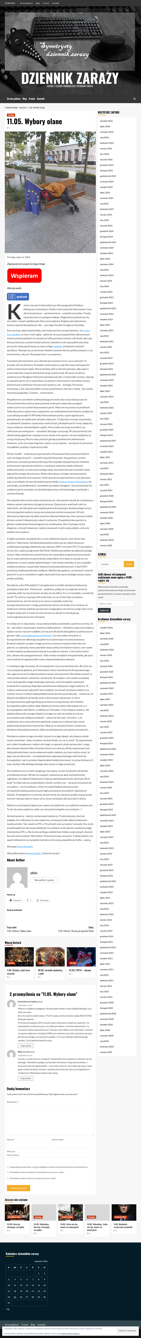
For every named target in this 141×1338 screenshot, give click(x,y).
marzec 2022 (106, 413)
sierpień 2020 (106, 518)
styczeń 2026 (106, 159)
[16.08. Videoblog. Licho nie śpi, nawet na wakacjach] (97, 1212)
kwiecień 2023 (107, 341)
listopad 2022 (106, 369)
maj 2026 (104, 137)
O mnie (46, 3)
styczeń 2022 (106, 424)
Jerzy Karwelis (25, 846)
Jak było (11, 115)
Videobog (38, 1217)
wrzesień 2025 (107, 181)
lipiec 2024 (105, 258)
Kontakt (55, 3)
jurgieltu (57, 346)
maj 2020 (104, 534)
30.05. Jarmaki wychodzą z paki (50, 971)
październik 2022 (108, 374)
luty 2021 (104, 485)
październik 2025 (108, 176)
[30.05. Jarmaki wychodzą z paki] (50, 957)
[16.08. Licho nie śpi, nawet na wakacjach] (70, 1212)
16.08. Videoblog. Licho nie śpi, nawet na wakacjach (97, 1227)
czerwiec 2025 (106, 198)
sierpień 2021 (106, 451)
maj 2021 (104, 468)
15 (38, 1285)
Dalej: (76, 929)
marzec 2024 (106, 281)
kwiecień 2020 (107, 540)
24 (9, 1297)
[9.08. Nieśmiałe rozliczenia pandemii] (124, 1212)
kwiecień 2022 (107, 407)
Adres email (58, 1139)
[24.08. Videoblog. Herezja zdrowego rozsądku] (44, 1212)
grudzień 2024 (107, 231)
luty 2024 (104, 286)
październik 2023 (108, 308)
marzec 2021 (106, 479)
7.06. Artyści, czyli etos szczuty (18, 971)
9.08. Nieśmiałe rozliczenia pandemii (123, 1226)
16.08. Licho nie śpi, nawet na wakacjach (69, 1226)
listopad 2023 (106, 303)
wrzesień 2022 (107, 380)
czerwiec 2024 (106, 264)
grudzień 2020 (107, 496)
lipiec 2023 (105, 325)
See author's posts (44, 879)
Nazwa (11, 1139)
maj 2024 (104, 270)
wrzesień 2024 (107, 247)
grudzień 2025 (107, 165)
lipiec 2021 (105, 457)
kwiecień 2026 (107, 143)
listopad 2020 (106, 501)
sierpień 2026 (106, 121)
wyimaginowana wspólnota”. (36, 635)
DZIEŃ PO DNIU (67, 1217)
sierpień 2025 (106, 187)
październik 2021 (108, 440)
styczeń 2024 (106, 292)
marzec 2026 (106, 148)
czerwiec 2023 (106, 330)
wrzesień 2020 (107, 512)
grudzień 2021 (107, 429)
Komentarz (13, 1102)
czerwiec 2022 (106, 396)
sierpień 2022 (106, 385)
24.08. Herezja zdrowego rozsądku (15, 1226)
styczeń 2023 (106, 358)
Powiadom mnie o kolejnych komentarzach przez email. (37, 1172)
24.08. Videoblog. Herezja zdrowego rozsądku (42, 1227)
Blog (38, 3)
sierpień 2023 (106, 319)
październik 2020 (108, 507)
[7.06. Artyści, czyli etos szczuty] (19, 957)
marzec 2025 (106, 214)
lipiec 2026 (105, 126)
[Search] (134, 98)
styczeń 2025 (106, 225)
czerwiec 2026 (106, 132)
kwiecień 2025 (107, 209)
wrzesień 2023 (107, 314)
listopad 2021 (106, 435)
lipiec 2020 (105, 523)
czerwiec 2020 (106, 529)
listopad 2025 (106, 170)
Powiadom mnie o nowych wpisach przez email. (33, 1178)
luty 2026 (104, 154)
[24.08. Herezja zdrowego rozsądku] (17, 1212)
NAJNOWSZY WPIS (14, 1217)
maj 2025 (104, 203)
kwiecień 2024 (107, 275)
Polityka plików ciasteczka (70, 1333)
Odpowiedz (25, 1045)
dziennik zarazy (70, 77)
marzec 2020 (106, 545)
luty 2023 (104, 352)
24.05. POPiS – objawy (80, 970)
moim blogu (34, 853)
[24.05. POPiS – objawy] (81, 957)
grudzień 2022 (107, 363)
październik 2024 (108, 242)
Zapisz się (104, 610)
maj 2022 (104, 402)
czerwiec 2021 (106, 462)
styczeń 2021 (106, 490)
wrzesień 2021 (107, 446)
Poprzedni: (19, 929)
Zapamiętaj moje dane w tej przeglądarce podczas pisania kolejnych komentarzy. (49, 1167)
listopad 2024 (106, 236)
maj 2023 (104, 336)
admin (33, 872)
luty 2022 (104, 418)
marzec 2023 (106, 347)
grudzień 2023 (107, 297)
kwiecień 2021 (107, 474)
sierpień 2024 (106, 253)
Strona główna (26, 3)
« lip (8, 1309)
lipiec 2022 (105, 391)
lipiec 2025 (105, 192)
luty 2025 (104, 220)
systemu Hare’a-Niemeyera (73, 481)
